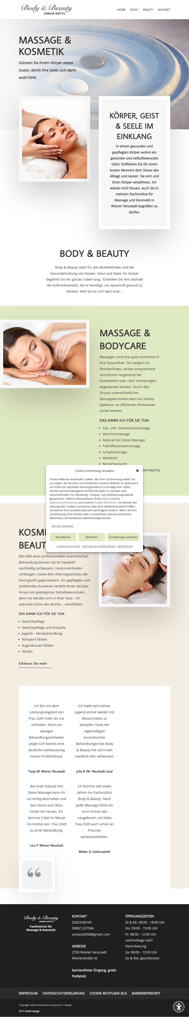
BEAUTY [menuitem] (148, 9)
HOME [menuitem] (121, 9)
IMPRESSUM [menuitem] (28, 993)
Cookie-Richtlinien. (106, 502)
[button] (137, 470)
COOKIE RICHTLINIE (68, 546)
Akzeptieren (63, 537)
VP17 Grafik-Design (29, 1011)
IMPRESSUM (125, 546)
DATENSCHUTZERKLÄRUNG (99, 546)
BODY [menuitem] (134, 9)
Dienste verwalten (62, 526)
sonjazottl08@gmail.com (91, 934)
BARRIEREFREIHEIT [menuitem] (146, 993)
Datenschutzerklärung (63, 502)
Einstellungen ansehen (123, 537)
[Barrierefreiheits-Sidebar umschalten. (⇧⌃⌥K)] (178, 1006)
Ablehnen (92, 537)
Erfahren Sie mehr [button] (33, 663)
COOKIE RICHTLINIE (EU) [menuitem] (108, 993)
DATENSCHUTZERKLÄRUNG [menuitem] (64, 993)
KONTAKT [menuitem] (164, 9)
